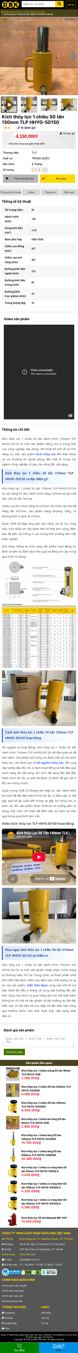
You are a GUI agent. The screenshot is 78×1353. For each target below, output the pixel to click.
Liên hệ (45, 1317)
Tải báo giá (68, 133)
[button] (73, 56)
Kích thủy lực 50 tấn (36, 12)
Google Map (10, 1323)
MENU (71, 4)
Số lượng (8, 169)
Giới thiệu (46, 1312)
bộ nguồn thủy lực (50, 762)
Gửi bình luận (14, 1052)
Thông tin (50, 192)
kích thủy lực (46, 454)
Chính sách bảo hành (13, 1290)
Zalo (6, 1328)
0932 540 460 (27, 1254)
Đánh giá (69, 192)
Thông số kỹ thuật (10, 192)
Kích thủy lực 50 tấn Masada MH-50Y (44, 1217)
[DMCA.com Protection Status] (30, 1272)
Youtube (8, 1317)
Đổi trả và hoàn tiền (12, 1301)
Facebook (9, 1312)
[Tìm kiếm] (59, 3)
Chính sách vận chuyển (14, 1285)
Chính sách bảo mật (12, 1295)
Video (31, 192)
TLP (34, 152)
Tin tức (44, 1323)
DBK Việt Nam (37, 985)
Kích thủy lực (18, 12)
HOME (6, 12)
